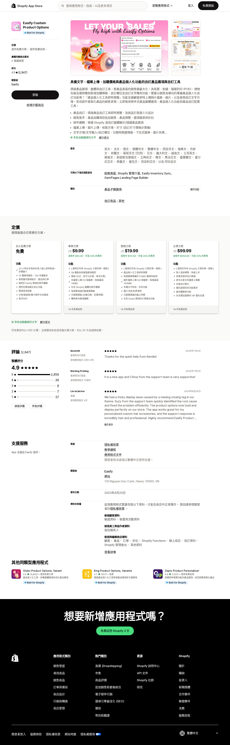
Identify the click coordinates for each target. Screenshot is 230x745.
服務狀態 (184, 715)
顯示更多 (108, 424)
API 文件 (142, 673)
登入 (191, 5)
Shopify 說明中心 (148, 666)
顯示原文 (104, 137)
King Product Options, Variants (113, 570)
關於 (182, 666)
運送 (98, 708)
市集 (98, 673)
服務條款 (36, 734)
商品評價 (101, 680)
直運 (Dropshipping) (108, 666)
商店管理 (59, 708)
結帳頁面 (110, 173)
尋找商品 (59, 673)
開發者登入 (19, 734)
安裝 (35, 95)
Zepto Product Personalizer (182, 570)
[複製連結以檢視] (82, 351)
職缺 (182, 673)
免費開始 (208, 5)
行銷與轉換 (60, 701)
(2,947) (22, 72)
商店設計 (59, 694)
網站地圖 (70, 734)
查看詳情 (110, 552)
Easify (15, 84)
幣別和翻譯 (102, 715)
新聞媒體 (184, 687)
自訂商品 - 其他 (114, 201)
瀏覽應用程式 (160, 5)
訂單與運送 (60, 687)
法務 (182, 708)
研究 (140, 687)
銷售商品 (59, 680)
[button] (44, 576)
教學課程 (110, 450)
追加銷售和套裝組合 (108, 687)
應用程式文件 (113, 455)
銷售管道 (59, 666)
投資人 (183, 680)
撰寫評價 (20, 406)
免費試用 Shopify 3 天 (115, 631)
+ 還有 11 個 (186, 66)
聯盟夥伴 (184, 701)
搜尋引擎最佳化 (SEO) (109, 701)
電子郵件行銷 (103, 694)
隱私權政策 (111, 444)
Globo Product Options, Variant (42, 570)
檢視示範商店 (35, 105)
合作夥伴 (184, 694)
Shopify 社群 (145, 680)
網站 (107, 476)
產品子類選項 (113, 189)
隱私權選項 (87, 734)
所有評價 (37, 406)
